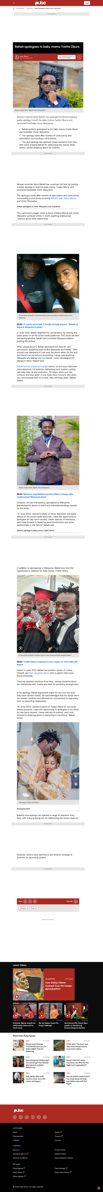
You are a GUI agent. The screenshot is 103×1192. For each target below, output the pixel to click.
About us (16, 1150)
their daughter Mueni (39, 673)
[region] (51, 1016)
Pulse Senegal (60, 1168)
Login (87, 3)
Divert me (34, 908)
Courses (58, 1140)
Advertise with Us (19, 1154)
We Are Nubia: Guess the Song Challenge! (49, 1024)
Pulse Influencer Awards (64, 1158)
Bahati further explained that (30, 366)
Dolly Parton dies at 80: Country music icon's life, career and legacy (36, 1078)
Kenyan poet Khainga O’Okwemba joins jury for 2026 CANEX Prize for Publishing (36, 1047)
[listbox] (51, 1016)
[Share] (79, 57)
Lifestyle (16, 1140)
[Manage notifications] (98, 1188)
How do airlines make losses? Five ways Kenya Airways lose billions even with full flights (78, 1080)
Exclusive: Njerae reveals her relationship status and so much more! (24, 1025)
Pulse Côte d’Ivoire (62, 1172)
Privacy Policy (60, 1150)
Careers (58, 1136)
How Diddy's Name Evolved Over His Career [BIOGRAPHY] (58, 985)
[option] (25, 1017)
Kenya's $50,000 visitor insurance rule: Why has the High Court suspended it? (77, 1062)
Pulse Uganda (18, 1176)
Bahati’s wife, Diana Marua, (63, 198)
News (28, 1041)
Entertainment (20, 8)
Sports (57, 1132)
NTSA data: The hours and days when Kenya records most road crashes (77, 1046)
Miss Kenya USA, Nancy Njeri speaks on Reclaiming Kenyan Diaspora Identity (76, 1025)
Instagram (23, 908)
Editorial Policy (60, 1154)
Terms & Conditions (20, 1158)
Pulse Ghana (17, 1172)
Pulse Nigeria (18, 1168)
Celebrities (30, 8)
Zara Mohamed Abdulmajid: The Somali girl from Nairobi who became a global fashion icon (37, 1064)
